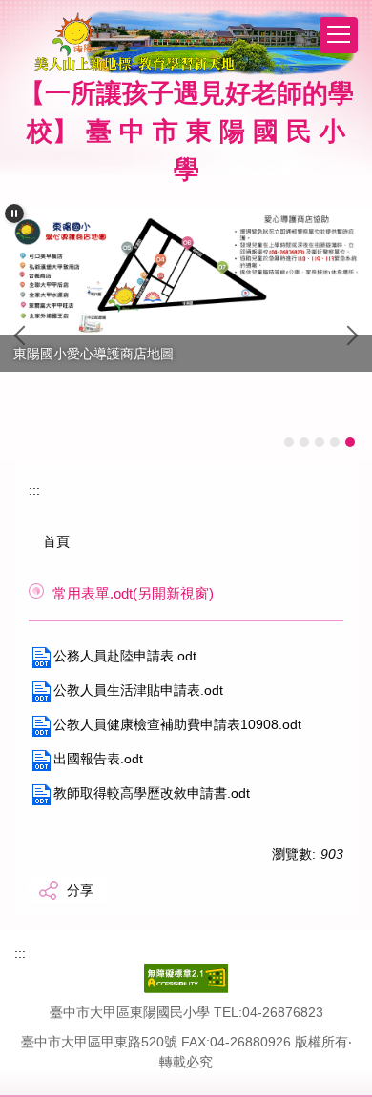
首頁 (56, 541)
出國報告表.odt (98, 758)
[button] (14, 213)
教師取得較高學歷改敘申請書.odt (151, 793)
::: (34, 490)
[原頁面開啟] (186, 272)
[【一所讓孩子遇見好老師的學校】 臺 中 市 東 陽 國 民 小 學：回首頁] (193, 42)
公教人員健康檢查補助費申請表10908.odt (177, 724)
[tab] (289, 442)
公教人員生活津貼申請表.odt (138, 690)
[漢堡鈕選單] (339, 35)
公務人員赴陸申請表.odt (124, 655)
